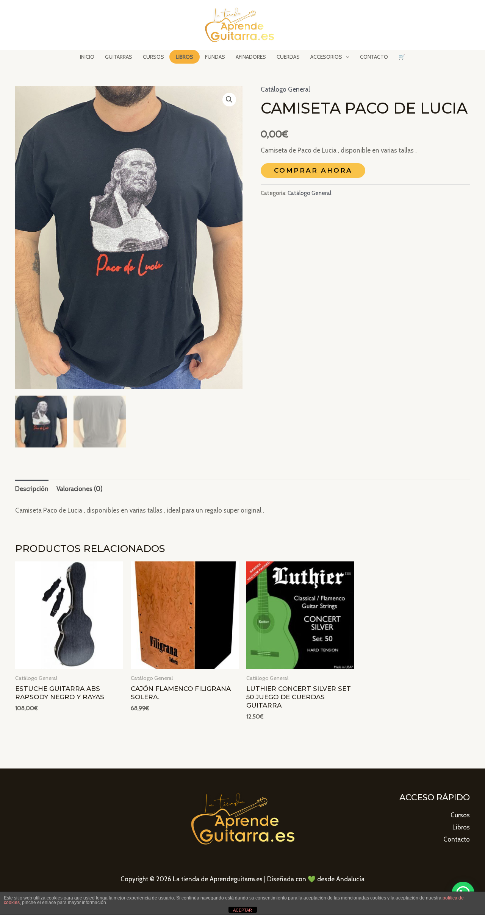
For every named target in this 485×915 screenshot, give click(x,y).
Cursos (460, 815)
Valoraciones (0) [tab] (79, 489)
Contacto (456, 839)
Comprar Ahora (313, 170)
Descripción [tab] (31, 489)
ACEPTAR (242, 910)
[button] (229, 99)
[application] (345, 56)
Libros (461, 827)
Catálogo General (285, 89)
